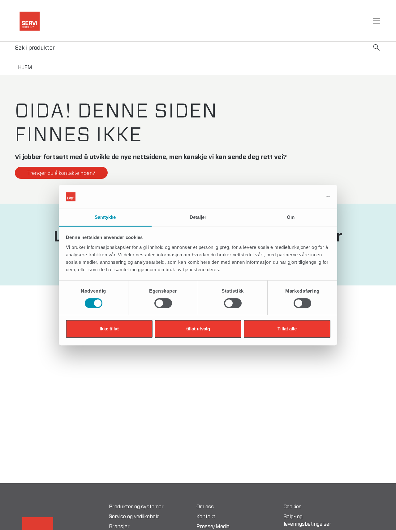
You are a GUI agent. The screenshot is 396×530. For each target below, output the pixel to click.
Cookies (293, 506)
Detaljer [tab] (198, 217)
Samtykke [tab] (105, 217)
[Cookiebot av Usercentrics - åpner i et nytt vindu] (303, 196)
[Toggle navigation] (376, 20)
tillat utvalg (198, 328)
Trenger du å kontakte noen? (61, 172)
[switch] (163, 303)
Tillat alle (287, 328)
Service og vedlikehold (134, 516)
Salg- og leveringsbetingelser (307, 520)
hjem (25, 67)
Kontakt (205, 516)
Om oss (205, 506)
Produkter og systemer (136, 506)
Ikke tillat (109, 328)
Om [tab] (291, 217)
